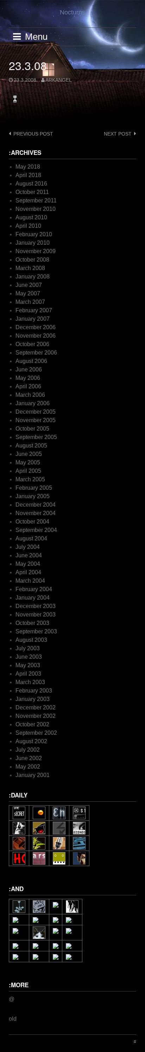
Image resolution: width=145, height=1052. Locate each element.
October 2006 (32, 344)
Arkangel (58, 80)
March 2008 (30, 268)
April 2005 (28, 471)
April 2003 (28, 674)
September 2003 (36, 631)
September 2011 (36, 200)
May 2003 (27, 665)
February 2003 (33, 691)
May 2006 (27, 378)
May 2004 (27, 564)
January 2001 (32, 775)
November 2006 (35, 336)
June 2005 (28, 454)
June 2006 (28, 369)
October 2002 (32, 724)
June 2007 (28, 285)
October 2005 (32, 429)
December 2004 (35, 505)
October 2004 (32, 522)
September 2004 (36, 530)
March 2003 (30, 682)
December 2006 (35, 327)
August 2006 (31, 361)
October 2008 (32, 260)
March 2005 (30, 479)
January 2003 (32, 699)
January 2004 (32, 598)
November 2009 (35, 251)
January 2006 (32, 403)
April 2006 (28, 386)
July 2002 (27, 750)
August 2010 (31, 217)
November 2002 (35, 716)
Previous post (33, 134)
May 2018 (27, 167)
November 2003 (35, 615)
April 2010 (28, 226)
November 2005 (35, 420)
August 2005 (31, 446)
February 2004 (33, 589)
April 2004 (28, 572)
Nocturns (72, 12)
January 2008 (32, 277)
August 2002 (31, 741)
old (13, 1019)
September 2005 (36, 437)
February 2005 (33, 488)
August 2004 (31, 538)
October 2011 (32, 192)
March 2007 (30, 302)
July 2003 (27, 648)
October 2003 (32, 623)
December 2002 (35, 707)
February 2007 (33, 310)
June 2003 (28, 657)
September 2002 (36, 733)
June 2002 (28, 758)
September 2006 (36, 353)
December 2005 (35, 412)
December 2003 (35, 606)
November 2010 (35, 209)
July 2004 (27, 547)
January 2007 (32, 319)
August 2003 (31, 640)
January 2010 (32, 243)
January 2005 (32, 496)
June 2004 (28, 555)
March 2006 (30, 395)
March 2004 (30, 581)
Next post (118, 134)
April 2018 (28, 175)
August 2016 (31, 184)
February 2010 (33, 234)
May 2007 (27, 293)
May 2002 (27, 767)
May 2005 (27, 462)
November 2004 (35, 513)
